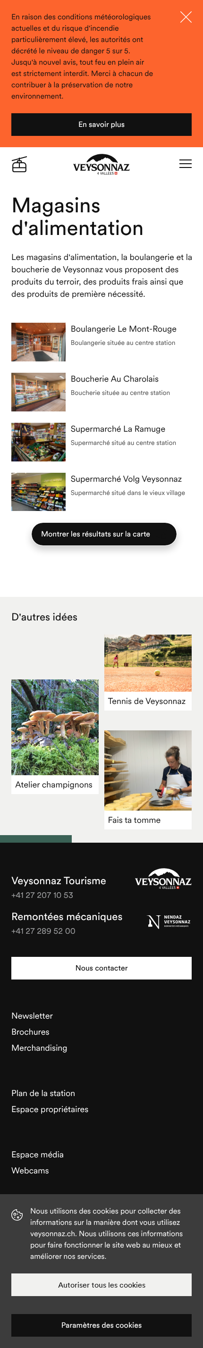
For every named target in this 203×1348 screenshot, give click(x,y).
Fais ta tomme (134, 819)
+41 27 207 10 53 (42, 894)
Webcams (30, 1170)
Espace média (37, 1154)
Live (19, 164)
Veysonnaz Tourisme (163, 878)
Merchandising (39, 1047)
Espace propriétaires (49, 1109)
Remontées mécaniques (66, 916)
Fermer (186, 17)
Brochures (30, 1031)
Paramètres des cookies (101, 1325)
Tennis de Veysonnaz (147, 700)
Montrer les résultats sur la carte (95, 534)
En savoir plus (101, 124)
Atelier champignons (54, 784)
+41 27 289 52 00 (43, 930)
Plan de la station (43, 1093)
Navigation (185, 164)
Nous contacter (101, 968)
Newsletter (32, 1015)
